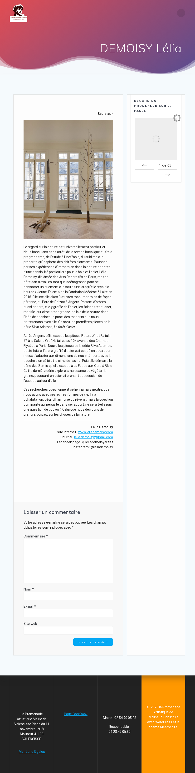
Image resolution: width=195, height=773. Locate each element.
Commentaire (36, 536)
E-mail (30, 606)
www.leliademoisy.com (95, 432)
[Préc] (144, 165)
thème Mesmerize (163, 727)
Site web (30, 623)
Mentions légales (32, 751)
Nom (29, 589)
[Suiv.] (167, 173)
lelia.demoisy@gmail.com (93, 437)
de (165, 165)
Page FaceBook (76, 714)
